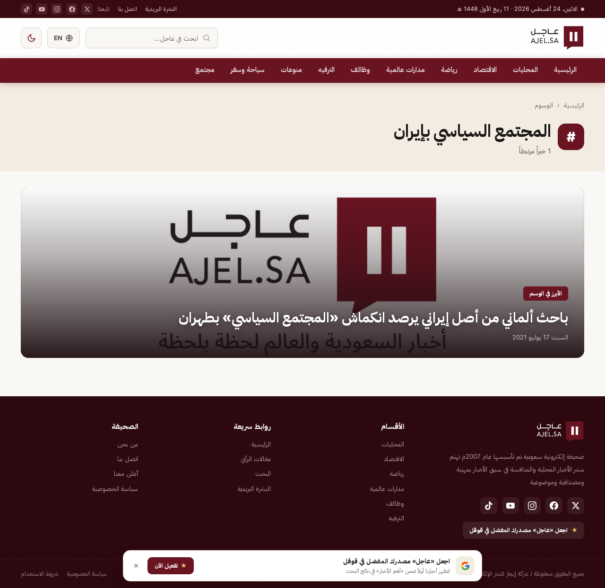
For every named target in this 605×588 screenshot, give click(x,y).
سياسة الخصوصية (115, 488)
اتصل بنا (127, 8)
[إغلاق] (136, 565)
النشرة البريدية (161, 8)
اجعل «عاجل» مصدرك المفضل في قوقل (523, 530)
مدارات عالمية (405, 69)
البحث (263, 473)
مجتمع (205, 69)
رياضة (449, 69)
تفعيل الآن (171, 565)
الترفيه (326, 69)
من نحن (127, 444)
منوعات (291, 69)
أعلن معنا (126, 473)
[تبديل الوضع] (31, 37)
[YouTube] (41, 9)
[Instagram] (56, 9)
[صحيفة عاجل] (557, 38)
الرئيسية (565, 69)
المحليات (525, 69)
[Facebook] (72, 9)
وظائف (360, 69)
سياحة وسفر (248, 69)
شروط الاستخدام (40, 573)
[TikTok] (26, 9)
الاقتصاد (485, 69)
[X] (87, 9)
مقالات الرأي (256, 459)
